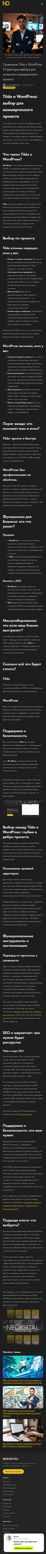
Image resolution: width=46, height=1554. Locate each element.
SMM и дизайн (8, 1494)
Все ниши (6, 1482)
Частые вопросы (9, 1513)
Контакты (6, 1532)
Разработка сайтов (9, 1485)
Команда (6, 1510)
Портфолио (7, 1503)
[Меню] (42, 4)
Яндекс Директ (8, 1491)
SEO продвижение (24, 1114)
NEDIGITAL (11, 1458)
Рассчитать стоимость (13, 1471)
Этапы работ (7, 1507)
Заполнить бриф (9, 1529)
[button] (24, 1543)
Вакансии (6, 1516)
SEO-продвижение (9, 1488)
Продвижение (9, 87)
